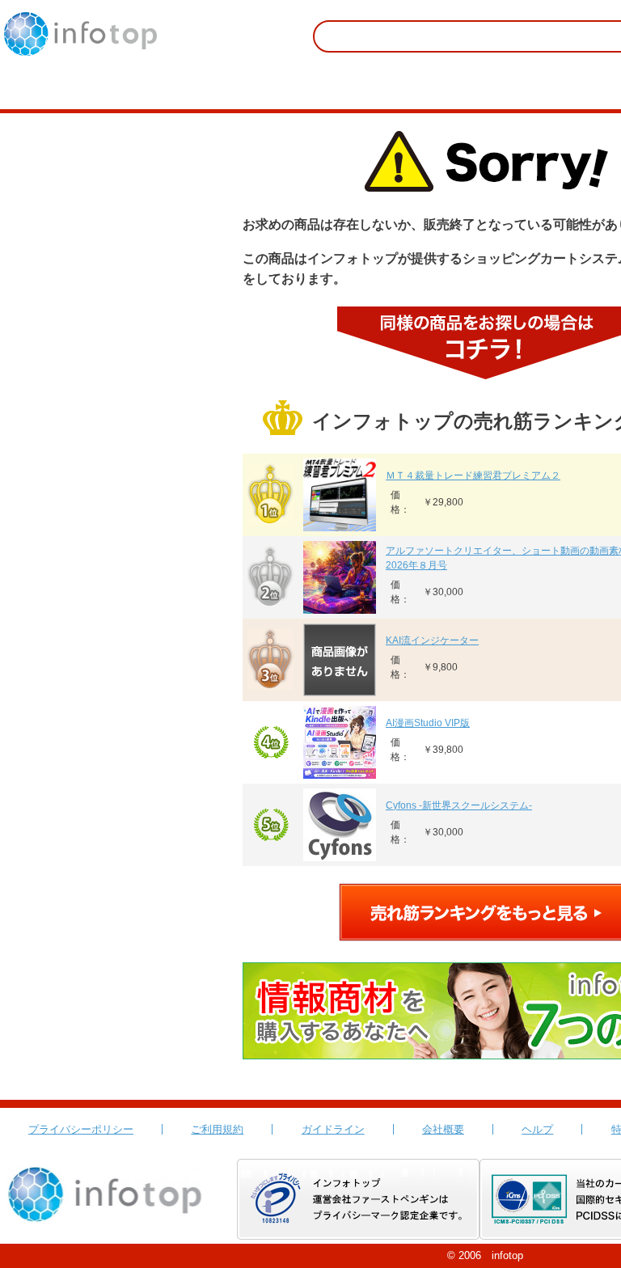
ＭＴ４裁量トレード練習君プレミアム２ (473, 475)
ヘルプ (537, 1129)
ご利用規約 (217, 1129)
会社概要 (443, 1129)
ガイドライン (333, 1129)
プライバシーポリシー (80, 1129)
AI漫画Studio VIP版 (428, 723)
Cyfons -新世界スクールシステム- (459, 805)
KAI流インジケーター (432, 640)
